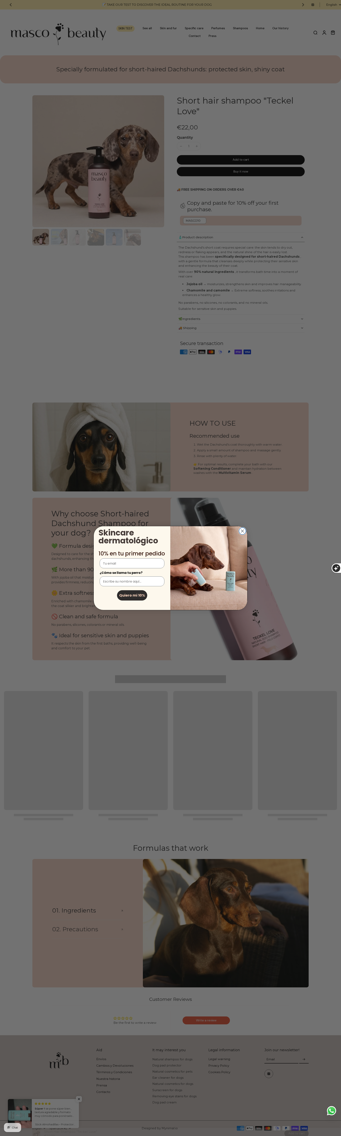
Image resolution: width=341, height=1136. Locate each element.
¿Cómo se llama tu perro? (121, 572)
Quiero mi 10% (132, 595)
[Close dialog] (242, 531)
